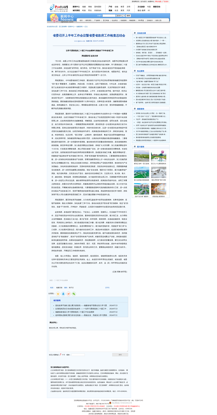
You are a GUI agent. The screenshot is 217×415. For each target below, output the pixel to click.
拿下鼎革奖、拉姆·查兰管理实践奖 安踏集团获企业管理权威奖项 (157, 102)
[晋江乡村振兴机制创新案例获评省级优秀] (141, 177)
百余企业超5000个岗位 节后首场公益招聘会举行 (152, 56)
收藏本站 (151, 1)
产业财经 (97, 20)
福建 (84, 7)
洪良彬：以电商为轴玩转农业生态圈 (148, 87)
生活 (116, 10)
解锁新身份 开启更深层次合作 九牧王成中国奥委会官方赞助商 (156, 90)
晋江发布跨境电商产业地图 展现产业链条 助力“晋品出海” (155, 134)
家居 (122, 10)
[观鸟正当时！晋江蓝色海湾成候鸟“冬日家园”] (141, 161)
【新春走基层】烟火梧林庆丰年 (146, 47)
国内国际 (97, 7)
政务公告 (158, 20)
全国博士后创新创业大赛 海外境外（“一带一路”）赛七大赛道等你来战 (159, 41)
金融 (116, 7)
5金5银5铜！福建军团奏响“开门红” (147, 81)
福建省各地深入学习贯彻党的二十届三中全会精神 (74, 312)
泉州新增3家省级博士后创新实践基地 (148, 137)
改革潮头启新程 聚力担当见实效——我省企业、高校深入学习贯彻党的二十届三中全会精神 (90, 315)
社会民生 (115, 20)
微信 (139, 10)
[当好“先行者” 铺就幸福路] (141, 194)
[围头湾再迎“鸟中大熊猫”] (158, 177)
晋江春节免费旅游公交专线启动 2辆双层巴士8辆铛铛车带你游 (156, 65)
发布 (120, 355)
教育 (122, 7)
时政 (84, 10)
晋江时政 (106, 20)
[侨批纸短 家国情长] (158, 194)
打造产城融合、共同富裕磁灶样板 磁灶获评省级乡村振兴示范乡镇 (158, 75)
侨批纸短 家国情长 (158, 196)
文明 (128, 7)
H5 (149, 10)
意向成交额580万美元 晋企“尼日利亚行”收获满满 (152, 99)
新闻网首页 (135, 1)
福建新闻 (79, 26)
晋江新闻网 (63, 26)
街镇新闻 (124, 20)
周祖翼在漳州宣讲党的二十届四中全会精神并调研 (152, 140)
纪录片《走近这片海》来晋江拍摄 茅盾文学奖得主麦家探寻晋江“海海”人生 (161, 84)
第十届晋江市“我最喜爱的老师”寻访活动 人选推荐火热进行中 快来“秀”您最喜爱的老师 (164, 37)
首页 (81, 20)
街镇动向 (97, 10)
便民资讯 (88, 20)
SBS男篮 (141, 20)
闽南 (90, 7)
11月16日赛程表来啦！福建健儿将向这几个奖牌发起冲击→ (155, 128)
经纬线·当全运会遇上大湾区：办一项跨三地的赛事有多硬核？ (156, 113)
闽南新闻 (132, 20)
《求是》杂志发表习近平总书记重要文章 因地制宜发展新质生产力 (158, 122)
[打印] (107, 287)
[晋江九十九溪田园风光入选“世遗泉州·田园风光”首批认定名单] (158, 161)
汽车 (128, 10)
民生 (90, 10)
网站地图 (158, 1)
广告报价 (165, 1)
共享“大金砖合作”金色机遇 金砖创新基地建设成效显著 (154, 125)
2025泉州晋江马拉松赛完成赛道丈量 (148, 78)
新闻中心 (71, 26)
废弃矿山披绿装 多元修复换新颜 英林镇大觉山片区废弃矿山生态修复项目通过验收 (163, 96)
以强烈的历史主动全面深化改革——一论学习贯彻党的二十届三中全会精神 (84, 309)
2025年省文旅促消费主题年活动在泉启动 (149, 62)
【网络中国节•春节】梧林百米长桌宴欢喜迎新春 (152, 59)
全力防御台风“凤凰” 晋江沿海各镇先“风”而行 (151, 93)
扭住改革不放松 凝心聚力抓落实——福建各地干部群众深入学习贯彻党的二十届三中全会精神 (91, 305)
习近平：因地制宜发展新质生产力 (147, 119)
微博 (143, 10)
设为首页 (144, 1)
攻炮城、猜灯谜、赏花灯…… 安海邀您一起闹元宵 (152, 53)
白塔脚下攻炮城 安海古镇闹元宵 (146, 50)
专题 (149, 7)
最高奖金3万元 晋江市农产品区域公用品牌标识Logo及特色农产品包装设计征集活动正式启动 (166, 44)
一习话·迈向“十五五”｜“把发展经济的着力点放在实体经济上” (156, 116)
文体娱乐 (150, 20)
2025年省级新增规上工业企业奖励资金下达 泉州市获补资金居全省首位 (159, 131)
